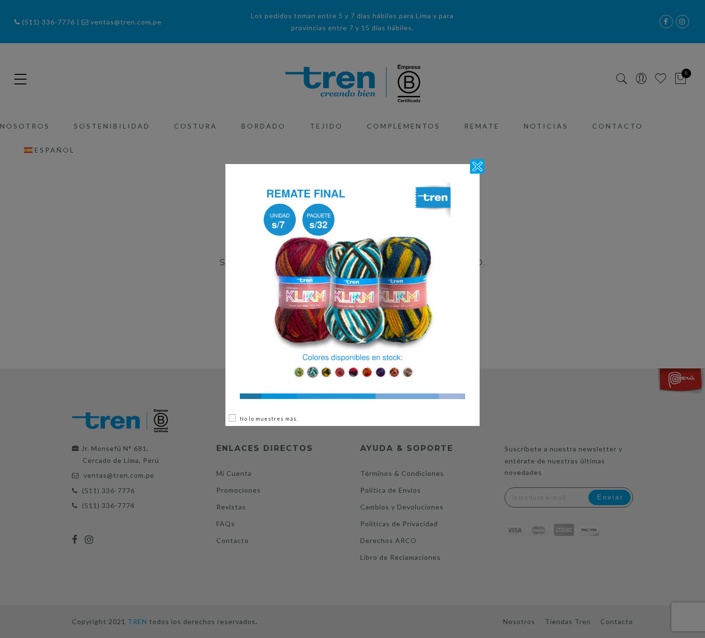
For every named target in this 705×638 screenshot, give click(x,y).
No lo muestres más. (269, 418)
